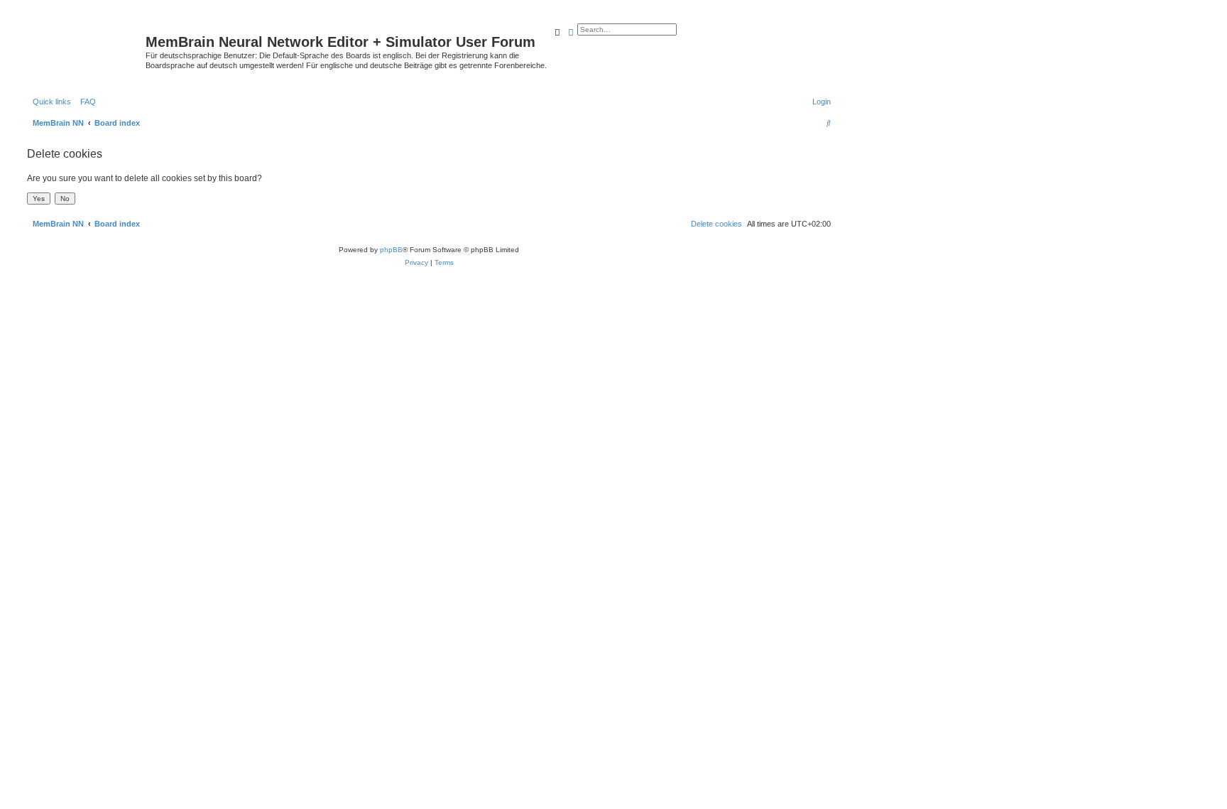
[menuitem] (85, 101)
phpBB (391, 250)
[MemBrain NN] (84, 46)
